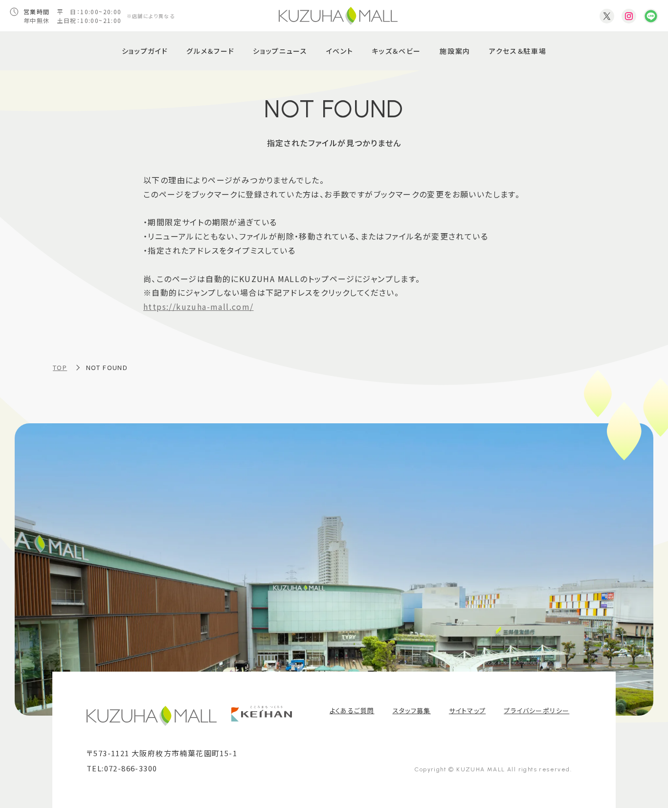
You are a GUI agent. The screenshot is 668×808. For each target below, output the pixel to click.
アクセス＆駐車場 (517, 51)
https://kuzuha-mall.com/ (198, 306)
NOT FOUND (107, 367)
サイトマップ (467, 710)
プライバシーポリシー (536, 710)
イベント (340, 51)
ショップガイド (145, 51)
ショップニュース (280, 51)
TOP (60, 367)
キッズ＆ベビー (396, 51)
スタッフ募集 (412, 710)
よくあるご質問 (352, 710)
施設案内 (455, 51)
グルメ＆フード (210, 51)
